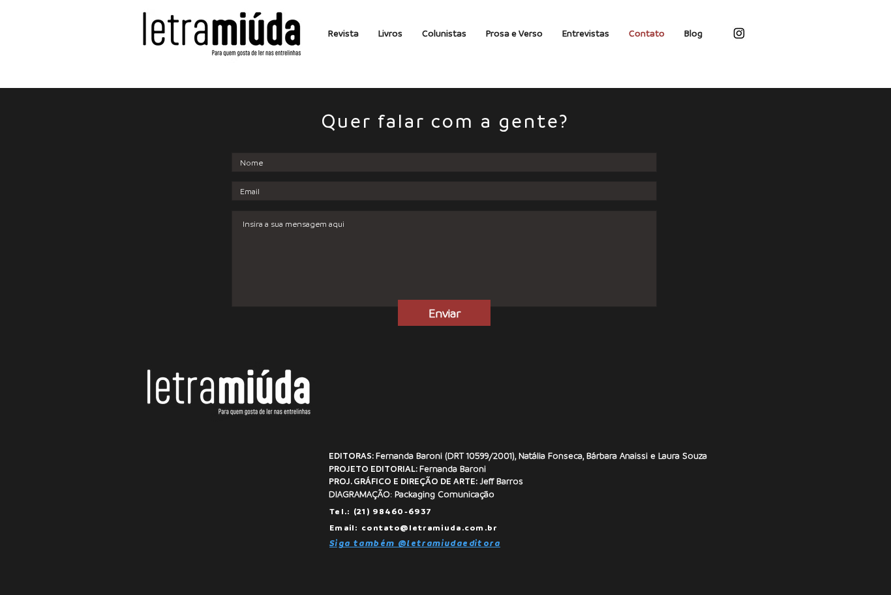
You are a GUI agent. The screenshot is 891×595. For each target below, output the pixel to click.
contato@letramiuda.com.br (429, 527)
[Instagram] (739, 33)
